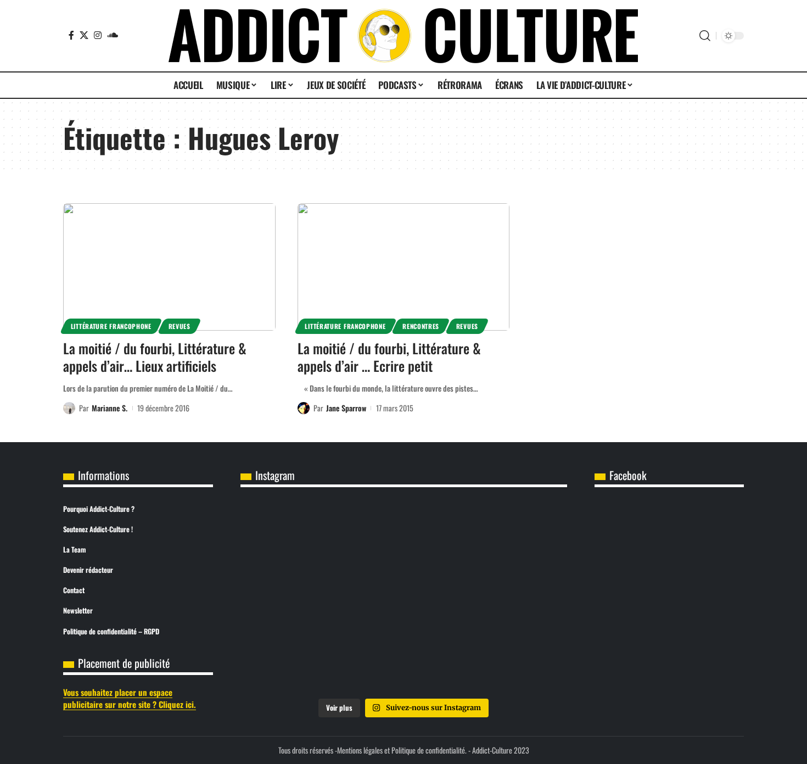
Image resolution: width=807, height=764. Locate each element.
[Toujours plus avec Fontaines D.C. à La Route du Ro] (294, 535)
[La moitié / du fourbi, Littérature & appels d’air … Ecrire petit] (404, 267)
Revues (179, 326)
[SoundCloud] (112, 35)
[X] (84, 35)
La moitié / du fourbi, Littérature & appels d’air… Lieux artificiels (154, 357)
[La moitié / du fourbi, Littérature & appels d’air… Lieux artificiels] (169, 267)
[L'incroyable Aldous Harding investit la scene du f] (403, 597)
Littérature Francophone (111, 326)
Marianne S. (109, 408)
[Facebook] (71, 35)
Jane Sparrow (346, 408)
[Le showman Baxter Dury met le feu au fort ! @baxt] (513, 659)
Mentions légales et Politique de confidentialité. (402, 750)
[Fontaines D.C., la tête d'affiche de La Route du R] (403, 535)
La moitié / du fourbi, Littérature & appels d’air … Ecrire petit (389, 357)
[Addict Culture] (403, 35)
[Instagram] (97, 35)
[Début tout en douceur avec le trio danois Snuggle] (513, 597)
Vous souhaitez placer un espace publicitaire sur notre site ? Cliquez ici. (129, 698)
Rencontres (420, 326)
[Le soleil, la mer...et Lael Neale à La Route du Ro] (294, 659)
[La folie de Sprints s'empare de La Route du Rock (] (403, 659)
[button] (704, 35)
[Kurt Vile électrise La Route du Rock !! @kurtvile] (513, 535)
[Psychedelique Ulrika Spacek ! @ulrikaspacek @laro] (294, 597)
